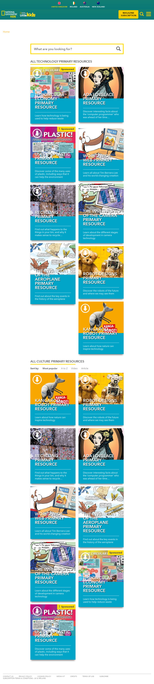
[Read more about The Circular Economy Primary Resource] (52, 82)
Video (74, 368)
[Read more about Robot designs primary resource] (101, 262)
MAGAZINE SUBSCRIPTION (128, 14)
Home (6, 31)
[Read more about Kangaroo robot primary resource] (101, 317)
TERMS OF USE (88, 676)
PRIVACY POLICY (25, 676)
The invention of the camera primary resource (100, 217)
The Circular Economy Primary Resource (50, 101)
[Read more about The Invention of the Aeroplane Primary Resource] (52, 259)
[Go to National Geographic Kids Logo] (9, 14)
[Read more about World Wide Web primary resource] (101, 144)
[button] (142, 14)
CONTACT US (8, 676)
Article (84, 368)
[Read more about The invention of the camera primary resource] (101, 199)
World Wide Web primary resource (97, 160)
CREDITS (73, 676)
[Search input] (77, 48)
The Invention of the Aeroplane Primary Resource (51, 279)
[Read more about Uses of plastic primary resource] (52, 142)
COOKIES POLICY (44, 676)
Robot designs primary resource (100, 278)
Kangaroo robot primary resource (100, 333)
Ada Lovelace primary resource (98, 98)
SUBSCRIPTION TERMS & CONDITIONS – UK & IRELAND (24, 678)
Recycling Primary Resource (46, 216)
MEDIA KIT (61, 676)
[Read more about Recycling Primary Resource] (52, 200)
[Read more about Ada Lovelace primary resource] (101, 82)
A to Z (64, 368)
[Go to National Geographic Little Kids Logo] (28, 14)
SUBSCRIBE (104, 676)
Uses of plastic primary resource (52, 158)
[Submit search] (118, 48)
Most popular (50, 368)
